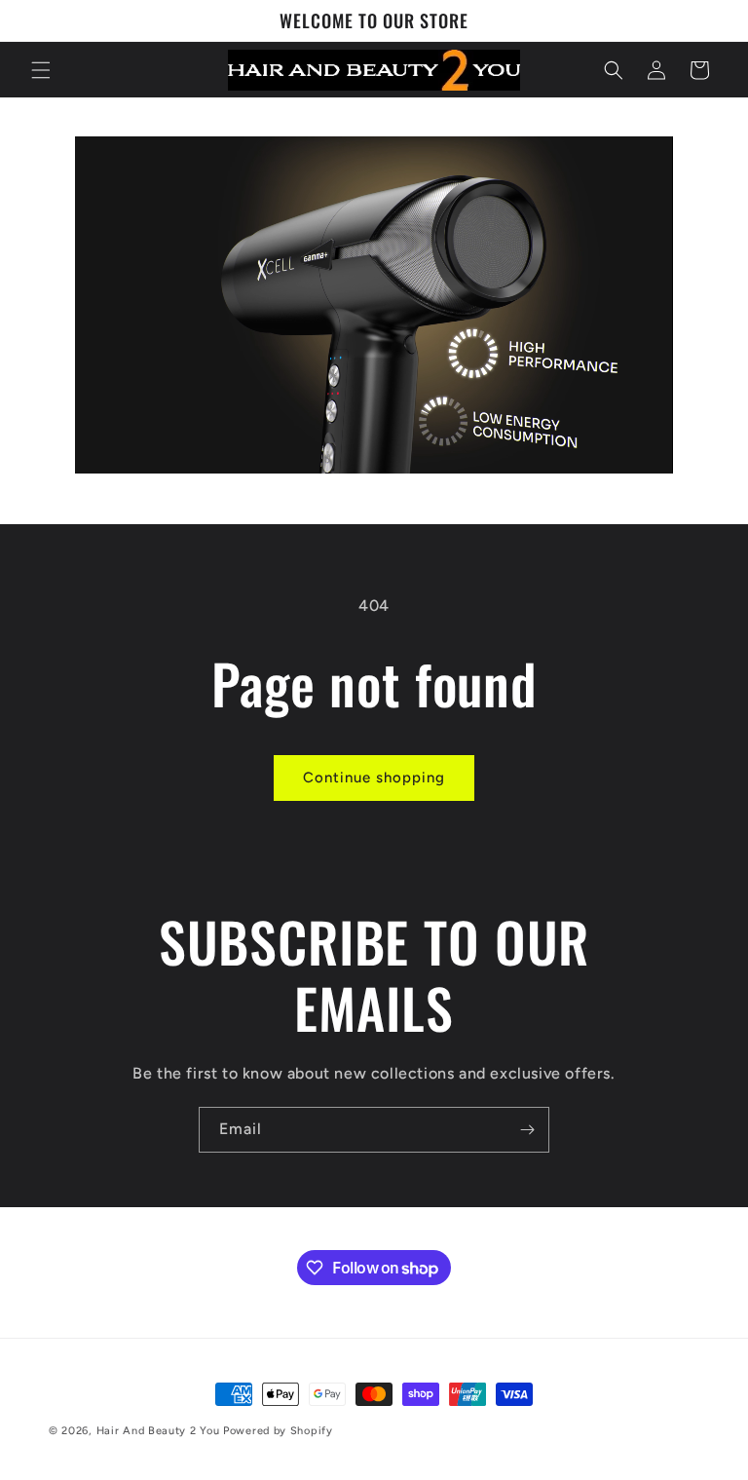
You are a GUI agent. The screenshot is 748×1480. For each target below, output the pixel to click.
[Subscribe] (526, 1130)
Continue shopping (374, 777)
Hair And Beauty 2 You (158, 1430)
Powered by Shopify (278, 1430)
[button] (40, 70)
